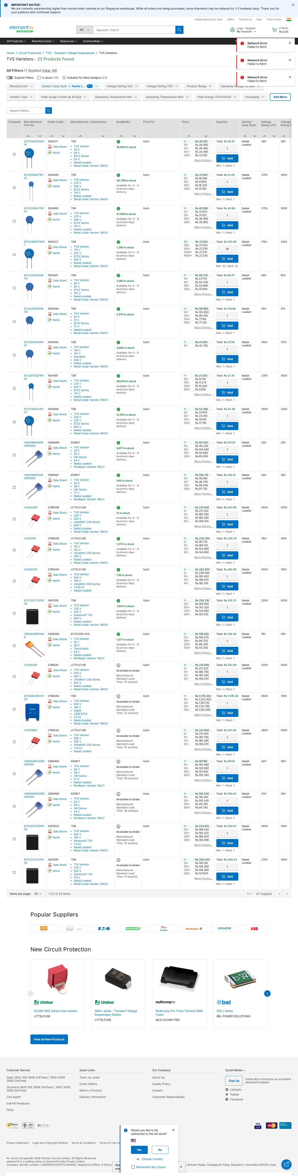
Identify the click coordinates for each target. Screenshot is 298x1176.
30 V (77, 149)
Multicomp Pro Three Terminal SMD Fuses (179, 1012)
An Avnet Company (18, 1158)
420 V (77, 611)
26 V (77, 453)
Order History (88, 1084)
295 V (77, 556)
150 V (77, 549)
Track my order (89, 1077)
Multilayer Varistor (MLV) (89, 466)
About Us (158, 1077)
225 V (77, 253)
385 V (77, 738)
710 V (77, 192)
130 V (77, 350)
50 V (77, 283)
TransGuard (81, 648)
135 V (77, 293)
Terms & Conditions (83, 1142)
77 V (76, 326)
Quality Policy (161, 1084)
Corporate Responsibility (168, 1097)
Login (240, 28)
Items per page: (20, 893)
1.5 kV (77, 717)
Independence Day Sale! (208, 19)
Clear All (49, 70)
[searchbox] (134, 30)
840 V (77, 618)
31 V (76, 320)
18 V (76, 642)
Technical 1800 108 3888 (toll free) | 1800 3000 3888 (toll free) (38, 1088)
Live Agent (13, 1097)
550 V (77, 577)
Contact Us (245, 19)
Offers (230, 19)
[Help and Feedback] (286, 1164)
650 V (77, 426)
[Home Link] (21, 29)
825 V (77, 682)
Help (259, 19)
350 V (77, 186)
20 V (77, 450)
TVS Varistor (81, 146)
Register (250, 28)
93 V (77, 159)
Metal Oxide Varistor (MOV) (91, 165)
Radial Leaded (82, 162)
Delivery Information (92, 1097)
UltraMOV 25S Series (87, 522)
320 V (77, 420)
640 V (77, 525)
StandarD (79, 356)
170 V (77, 353)
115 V (77, 546)
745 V (77, 580)
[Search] (179, 30)
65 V (77, 286)
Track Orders (274, 19)
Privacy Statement (17, 1142)
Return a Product (90, 1090)
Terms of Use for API (112, 1142)
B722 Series (81, 156)
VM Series (80, 457)
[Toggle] (9, 77)
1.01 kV (78, 748)
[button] (16, 41)
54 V (77, 460)
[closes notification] (293, 5)
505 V (77, 741)
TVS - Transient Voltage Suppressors (70, 53)
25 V (77, 316)
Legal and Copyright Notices (50, 1142)
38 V (77, 152)
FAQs (10, 1110)
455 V (77, 259)
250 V (77, 417)
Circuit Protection (29, 53)
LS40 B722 (80, 713)
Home (10, 53)
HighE (77, 710)
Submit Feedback (18, 1103)
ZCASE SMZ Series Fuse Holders (55, 1011)
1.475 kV (79, 587)
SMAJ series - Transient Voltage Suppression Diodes (116, 1012)
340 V (77, 360)
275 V (77, 183)
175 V (77, 249)
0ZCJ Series (225, 1011)
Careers (157, 1090)
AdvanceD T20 (83, 615)
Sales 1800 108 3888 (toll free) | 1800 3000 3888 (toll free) (35, 1079)
